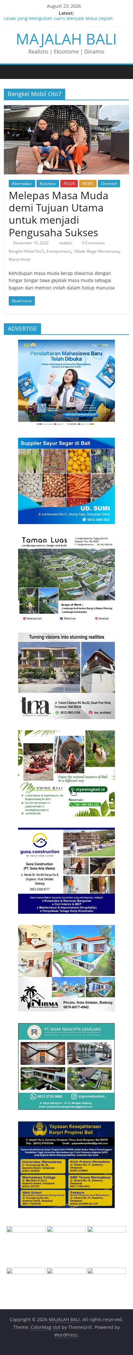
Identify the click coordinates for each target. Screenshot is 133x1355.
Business (48, 183)
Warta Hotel (19, 259)
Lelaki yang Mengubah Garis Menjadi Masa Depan (58, 20)
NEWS (87, 183)
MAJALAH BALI (66, 39)
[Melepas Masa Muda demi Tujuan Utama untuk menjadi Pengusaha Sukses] (66, 108)
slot (56, 1327)
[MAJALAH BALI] (10, 71)
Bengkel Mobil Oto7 (26, 251)
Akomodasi (22, 183)
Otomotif (109, 183)
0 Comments (93, 243)
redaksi (66, 243)
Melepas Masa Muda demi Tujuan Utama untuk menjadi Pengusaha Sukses (58, 213)
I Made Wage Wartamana (96, 251)
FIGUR (69, 183)
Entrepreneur (58, 251)
